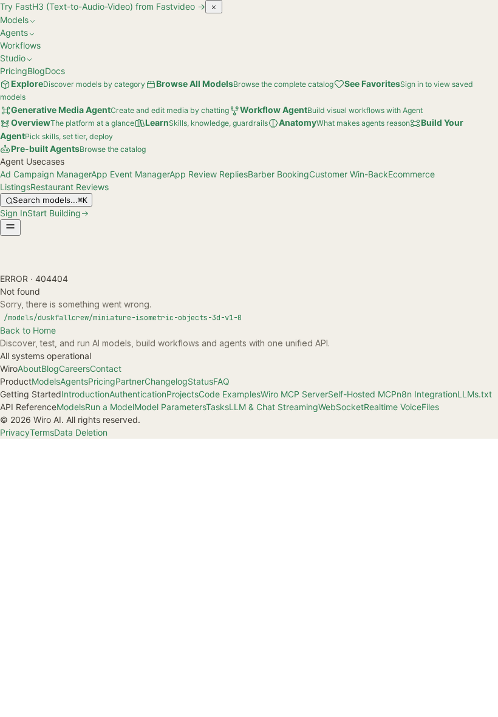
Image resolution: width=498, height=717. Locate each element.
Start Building (54, 213)
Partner (130, 381)
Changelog (166, 381)
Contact (105, 368)
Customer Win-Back (348, 174)
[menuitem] (114, 110)
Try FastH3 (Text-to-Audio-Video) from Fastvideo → (102, 6)
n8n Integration (427, 394)
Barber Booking (278, 174)
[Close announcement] (213, 6)
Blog (36, 71)
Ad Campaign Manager (45, 174)
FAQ (221, 381)
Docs (55, 71)
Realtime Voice (392, 407)
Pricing (13, 71)
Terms (42, 432)
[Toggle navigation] (10, 227)
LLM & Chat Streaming (273, 407)
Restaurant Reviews (69, 187)
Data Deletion (80, 432)
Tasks (217, 407)
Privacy (15, 432)
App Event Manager (130, 174)
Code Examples (230, 394)
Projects (182, 394)
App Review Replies (208, 174)
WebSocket (341, 407)
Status (200, 381)
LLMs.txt (474, 394)
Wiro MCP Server (294, 394)
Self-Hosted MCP (362, 394)
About (29, 368)
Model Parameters (170, 407)
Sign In (13, 213)
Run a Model (109, 407)
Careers (74, 368)
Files (430, 407)
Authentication (137, 394)
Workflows (20, 45)
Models (46, 381)
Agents (74, 381)
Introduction (85, 394)
